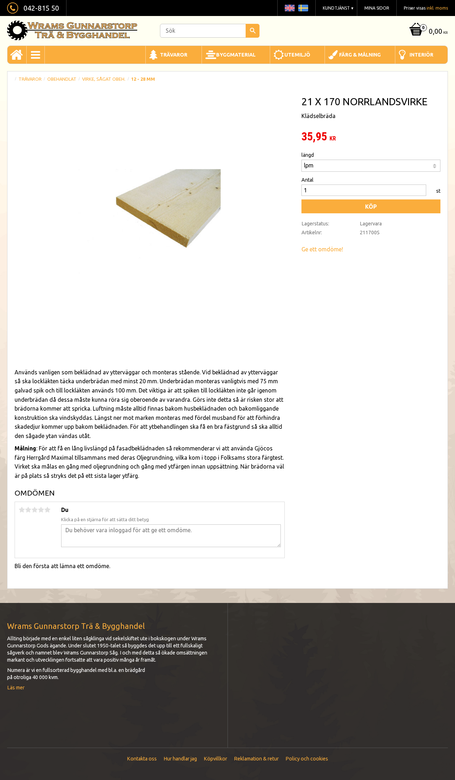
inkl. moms (437, 8)
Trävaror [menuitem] (173, 55)
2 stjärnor (28, 510)
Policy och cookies (306, 759)
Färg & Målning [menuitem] (360, 55)
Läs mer (16, 687)
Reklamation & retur (256, 759)
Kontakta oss (142, 759)
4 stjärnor (41, 510)
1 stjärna (21, 510)
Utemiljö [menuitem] (297, 55)
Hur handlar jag (180, 759)
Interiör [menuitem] (421, 55)
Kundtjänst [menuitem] (336, 8)
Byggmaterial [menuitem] (236, 55)
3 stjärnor (34, 510)
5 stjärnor (47, 510)
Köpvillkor (215, 759)
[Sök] (252, 31)
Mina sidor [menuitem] (376, 8)
